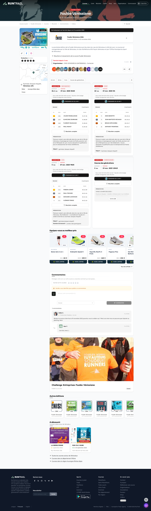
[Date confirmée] (73, 447)
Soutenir (123, 500)
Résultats (98, 3)
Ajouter (128, 24)
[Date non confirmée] (51, 447)
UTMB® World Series (83, 492)
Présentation (57, 136)
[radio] (22, 60)
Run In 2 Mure (78, 445)
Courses (84, 3)
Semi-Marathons (103, 482)
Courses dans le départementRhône (64, 458)
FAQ (107, 506)
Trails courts (102, 485)
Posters (122, 492)
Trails (78, 482)
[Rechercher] (146, 500)
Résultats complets (71, 131)
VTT (78, 487)
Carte (92, 3)
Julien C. (61, 313)
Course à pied (24, 24)
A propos (123, 482)
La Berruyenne (57, 445)
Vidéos (105, 3)
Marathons (101, 480)
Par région (101, 495)
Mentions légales (98, 506)
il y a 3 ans (126, 313)
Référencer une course (127, 485)
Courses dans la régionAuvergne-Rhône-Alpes (67, 461)
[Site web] (22, 53)
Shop (110, 3)
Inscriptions (124, 490)
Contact (122, 480)
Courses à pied (81, 480)
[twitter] (38, 481)
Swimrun (79, 490)
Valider (53, 494)
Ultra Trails (101, 487)
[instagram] (31, 53)
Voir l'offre (59, 262)
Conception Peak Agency (118, 506)
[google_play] (52, 481)
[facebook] (26, 53)
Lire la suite (113, 198)
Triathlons (80, 485)
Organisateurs (122, 3)
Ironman (101, 490)
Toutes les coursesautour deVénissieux (65, 455)
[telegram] (48, 481)
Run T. (65, 326)
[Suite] (130, 245)
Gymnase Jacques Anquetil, (32, 85)
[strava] (45, 481)
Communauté (132, 3)
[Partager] (129, 69)
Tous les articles (125, 266)
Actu (115, 3)
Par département (104, 492)
